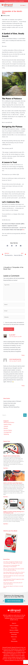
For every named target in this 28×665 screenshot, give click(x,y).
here (23, 229)
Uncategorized (7, 432)
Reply (23, 355)
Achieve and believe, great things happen (12, 483)
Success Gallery (8, 430)
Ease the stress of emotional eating (11, 455)
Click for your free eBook (10, 531)
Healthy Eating (7, 424)
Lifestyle (6, 426)
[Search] (25, 415)
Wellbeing (6, 434)
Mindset (6, 428)
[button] (7, 245)
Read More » (5, 468)
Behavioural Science (9, 422)
